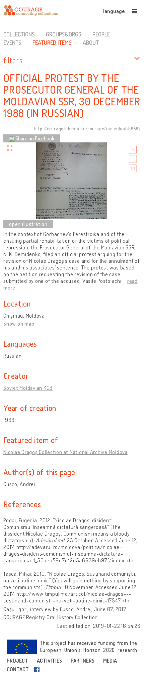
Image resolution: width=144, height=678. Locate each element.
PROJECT (17, 660)
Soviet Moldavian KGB (28, 387)
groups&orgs (63, 34)
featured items (51, 42)
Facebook (38, 669)
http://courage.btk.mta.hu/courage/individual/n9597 (87, 128)
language (114, 11)
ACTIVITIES (49, 660)
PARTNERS (82, 660)
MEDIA (110, 660)
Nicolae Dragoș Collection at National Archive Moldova (65, 452)
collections (18, 34)
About (91, 42)
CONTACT (18, 669)
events (12, 42)
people (101, 34)
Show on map (18, 323)
